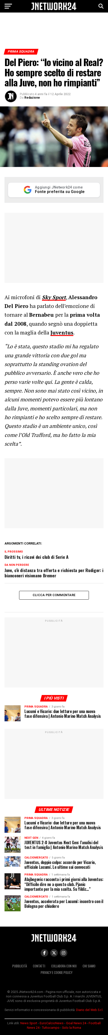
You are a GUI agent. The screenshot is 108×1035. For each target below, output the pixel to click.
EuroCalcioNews (52, 1023)
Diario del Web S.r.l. (89, 1010)
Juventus (61, 332)
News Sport (28, 1023)
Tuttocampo (51, 1027)
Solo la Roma (71, 1027)
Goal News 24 (76, 1023)
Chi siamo (89, 966)
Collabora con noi (64, 966)
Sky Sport (54, 297)
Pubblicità (19, 966)
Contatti (39, 966)
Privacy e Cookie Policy (56, 972)
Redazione (32, 97)
